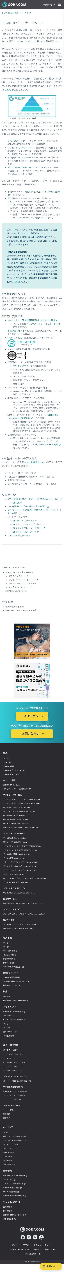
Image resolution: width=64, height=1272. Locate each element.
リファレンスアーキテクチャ (14, 1020)
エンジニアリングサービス (13, 1099)
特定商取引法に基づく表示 (19, 1249)
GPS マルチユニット (10, 1144)
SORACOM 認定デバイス (19, 535)
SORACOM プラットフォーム (14, 770)
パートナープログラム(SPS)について (17, 1081)
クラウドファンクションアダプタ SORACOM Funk (22, 846)
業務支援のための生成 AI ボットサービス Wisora (21, 903)
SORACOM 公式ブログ (11, 1188)
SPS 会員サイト (34, 462)
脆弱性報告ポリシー (10, 1219)
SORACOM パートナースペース (19, 13)
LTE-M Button (7, 1156)
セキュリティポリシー (43, 1245)
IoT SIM (5, 1132)
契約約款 (37, 1249)
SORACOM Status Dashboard (13, 1196)
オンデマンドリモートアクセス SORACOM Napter (21, 799)
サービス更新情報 (10, 1192)
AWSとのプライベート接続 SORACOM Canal (19, 811)
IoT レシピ (6, 1028)
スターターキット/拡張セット (14, 1140)
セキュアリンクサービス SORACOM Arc (17, 789)
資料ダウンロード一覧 (11, 985)
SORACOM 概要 (8, 766)
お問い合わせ (53, 1266)
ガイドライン (8, 1016)
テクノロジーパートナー (19, 167)
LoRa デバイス (8, 1148)
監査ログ (6, 1118)
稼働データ (7, 963)
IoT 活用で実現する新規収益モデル (16, 981)
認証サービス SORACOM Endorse (15, 842)
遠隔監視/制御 (8, 955)
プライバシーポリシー (21, 1245)
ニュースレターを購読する (13, 1184)
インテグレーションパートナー (22, 157)
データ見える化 (9, 951)
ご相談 (17, 281)
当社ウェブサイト (16, 330)
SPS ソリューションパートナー (28, 524)
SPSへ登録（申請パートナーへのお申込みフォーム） (33, 499)
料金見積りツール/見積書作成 (14, 1000)
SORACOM (14, 4)
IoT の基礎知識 (8, 1036)
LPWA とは (7, 762)
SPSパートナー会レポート (43, 324)
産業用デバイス (9, 1164)
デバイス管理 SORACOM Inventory (15, 858)
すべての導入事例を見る (12, 967)
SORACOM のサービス (11, 774)
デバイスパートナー (17, 141)
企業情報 (6, 1207)
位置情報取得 (8, 959)
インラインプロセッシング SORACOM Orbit (19, 870)
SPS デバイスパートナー (25, 520)
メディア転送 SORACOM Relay (14, 874)
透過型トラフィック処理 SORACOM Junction (20, 827)
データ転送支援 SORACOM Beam (15, 838)
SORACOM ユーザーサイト (13, 1012)
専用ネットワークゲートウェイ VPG (16, 807)
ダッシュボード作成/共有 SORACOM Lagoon (19, 866)
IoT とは (6, 758)
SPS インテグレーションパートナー (30, 528)
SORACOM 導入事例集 (11, 977)
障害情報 (47, 5)
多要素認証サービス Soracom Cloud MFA (18, 928)
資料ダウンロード (10, 1032)
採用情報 (6, 1211)
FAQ (4, 1024)
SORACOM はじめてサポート (14, 1091)
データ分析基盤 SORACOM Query (15, 882)
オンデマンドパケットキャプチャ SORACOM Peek (21, 803)
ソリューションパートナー (20, 147)
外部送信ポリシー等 (32, 1254)
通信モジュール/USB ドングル (14, 1136)
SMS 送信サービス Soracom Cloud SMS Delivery (20, 924)
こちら (8, 89)
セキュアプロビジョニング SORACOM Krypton (20, 862)
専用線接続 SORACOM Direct (14, 815)
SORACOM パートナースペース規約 (20, 610)
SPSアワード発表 (49, 444)
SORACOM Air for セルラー (12, 785)
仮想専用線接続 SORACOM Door (15, 819)
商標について (50, 1249)
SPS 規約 (17, 502)
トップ (4, 13)
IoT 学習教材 (7, 1160)
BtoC (5, 947)
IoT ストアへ (30, 716)
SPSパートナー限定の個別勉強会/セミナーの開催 (31, 320)
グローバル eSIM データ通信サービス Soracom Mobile (23, 914)
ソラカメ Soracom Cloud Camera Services (18, 893)
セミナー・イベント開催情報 (14, 1176)
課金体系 (6, 996)
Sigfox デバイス (8, 1152)
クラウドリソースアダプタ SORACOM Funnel (20, 850)
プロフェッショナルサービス (14, 1095)
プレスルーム (8, 1180)
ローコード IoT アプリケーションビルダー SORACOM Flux (24, 878)
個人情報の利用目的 (14, 606)
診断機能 (6, 1114)
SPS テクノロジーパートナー (27, 531)
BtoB (4, 943)
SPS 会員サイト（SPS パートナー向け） (26, 506)
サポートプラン (9, 1110)
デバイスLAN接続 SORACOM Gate (15, 823)
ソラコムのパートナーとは (13, 1054)
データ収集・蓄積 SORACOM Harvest (17, 854)
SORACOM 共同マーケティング (14, 1215)
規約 (27, 191)
